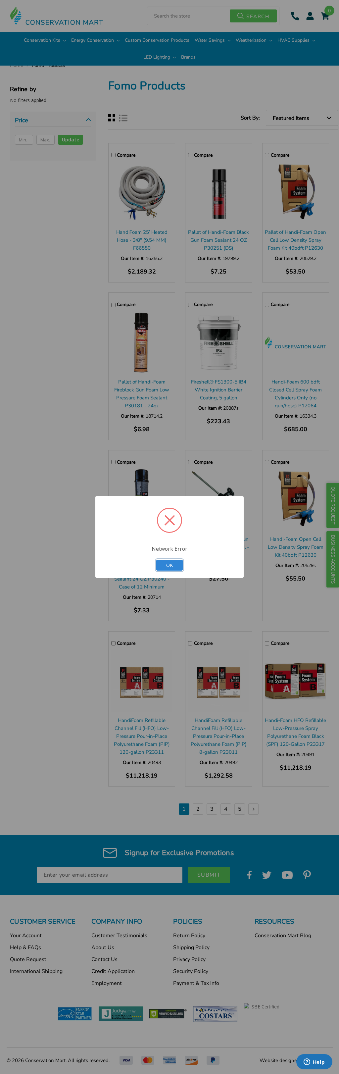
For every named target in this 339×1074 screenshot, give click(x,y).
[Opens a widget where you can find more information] (314, 1062)
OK (169, 565)
